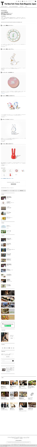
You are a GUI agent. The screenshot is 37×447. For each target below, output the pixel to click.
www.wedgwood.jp (3, 93)
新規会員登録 (7, 356)
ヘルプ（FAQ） (9, 437)
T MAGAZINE (21, 438)
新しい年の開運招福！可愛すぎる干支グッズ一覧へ (7, 178)
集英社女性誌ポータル (17, 438)
